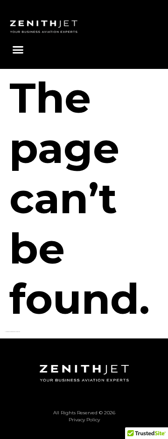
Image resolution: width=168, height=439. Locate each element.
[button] (18, 50)
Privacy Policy (84, 420)
